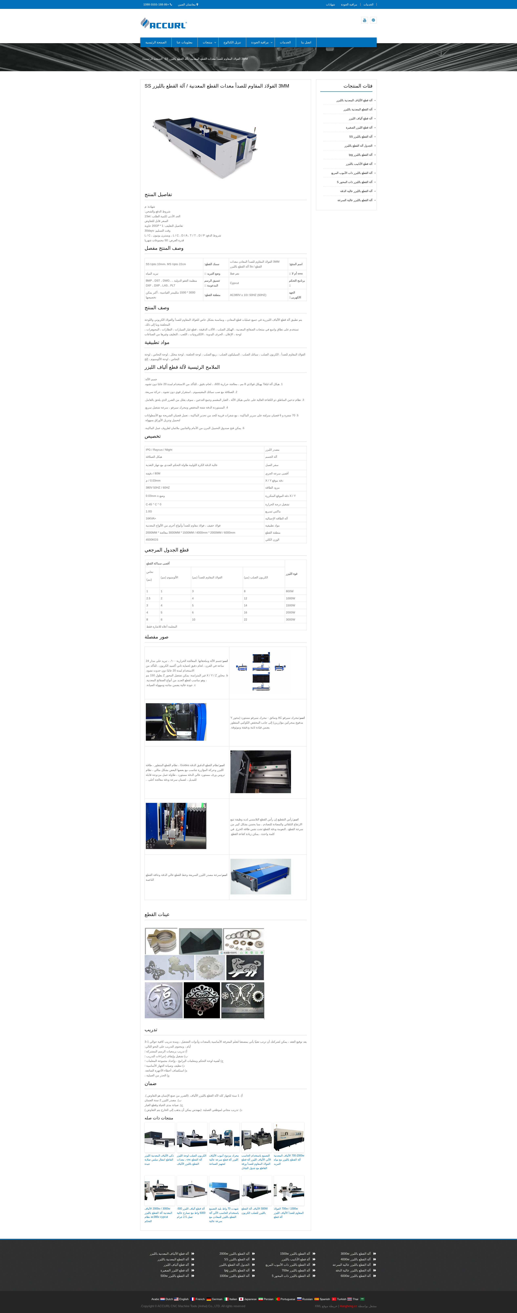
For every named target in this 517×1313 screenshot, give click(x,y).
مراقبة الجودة (349, 4)
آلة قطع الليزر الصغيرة (359, 127)
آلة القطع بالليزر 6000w (356, 1275)
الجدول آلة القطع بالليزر (358, 145)
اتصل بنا (306, 42)
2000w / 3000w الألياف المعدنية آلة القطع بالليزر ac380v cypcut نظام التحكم (158, 1215)
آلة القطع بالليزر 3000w (356, 1253)
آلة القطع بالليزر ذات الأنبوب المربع (351, 172)
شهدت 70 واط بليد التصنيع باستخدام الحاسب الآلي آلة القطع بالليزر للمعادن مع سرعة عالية (224, 1215)
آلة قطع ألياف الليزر (360, 118)
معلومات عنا (184, 42)
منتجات (207, 42)
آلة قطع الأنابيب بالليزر (359, 163)
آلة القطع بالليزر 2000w (234, 1253)
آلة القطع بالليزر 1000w (234, 1275)
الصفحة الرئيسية (155, 42)
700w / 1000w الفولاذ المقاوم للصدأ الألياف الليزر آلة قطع (289, 1213)
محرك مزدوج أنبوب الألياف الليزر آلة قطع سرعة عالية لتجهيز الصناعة (224, 1160)
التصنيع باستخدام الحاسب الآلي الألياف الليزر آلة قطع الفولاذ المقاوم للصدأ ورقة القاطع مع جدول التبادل (256, 1162)
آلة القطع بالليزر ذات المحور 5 (354, 182)
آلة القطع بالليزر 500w (175, 1275)
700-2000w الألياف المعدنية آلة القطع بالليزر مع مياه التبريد (289, 1160)
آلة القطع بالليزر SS (360, 136)
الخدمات (368, 4)
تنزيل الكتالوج (232, 42)
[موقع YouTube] (364, 20)
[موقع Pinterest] (373, 20)
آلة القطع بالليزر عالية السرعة (354, 200)
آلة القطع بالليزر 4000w (356, 1259)
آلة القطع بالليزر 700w (296, 1270)
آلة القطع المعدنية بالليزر (358, 109)
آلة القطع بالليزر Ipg (360, 154)
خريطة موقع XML (326, 1306)
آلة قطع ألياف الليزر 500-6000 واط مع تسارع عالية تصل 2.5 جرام (191, 1213)
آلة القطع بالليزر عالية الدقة (356, 191)
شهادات (330, 4)
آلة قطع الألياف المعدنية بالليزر (354, 100)
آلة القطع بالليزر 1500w (295, 1253)
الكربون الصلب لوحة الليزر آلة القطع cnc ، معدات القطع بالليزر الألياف (191, 1160)
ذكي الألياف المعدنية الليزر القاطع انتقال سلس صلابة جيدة (159, 1160)
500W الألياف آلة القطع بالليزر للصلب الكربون (255, 1210)
